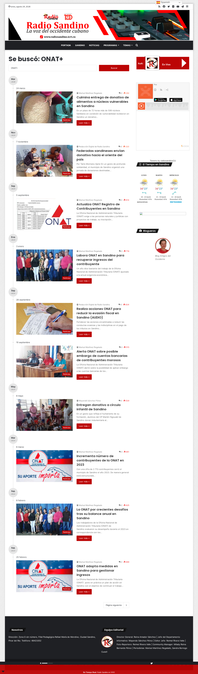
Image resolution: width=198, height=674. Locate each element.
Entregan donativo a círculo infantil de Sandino (99, 407)
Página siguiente (114, 605)
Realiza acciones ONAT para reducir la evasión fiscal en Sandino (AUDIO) (99, 313)
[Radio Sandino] (99, 25)
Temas (127, 45)
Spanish (165, 2)
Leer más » (84, 123)
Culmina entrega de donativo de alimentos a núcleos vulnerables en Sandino (103, 101)
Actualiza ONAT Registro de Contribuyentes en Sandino (98, 206)
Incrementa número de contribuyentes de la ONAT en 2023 (100, 460)
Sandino (80, 45)
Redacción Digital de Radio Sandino (94, 146)
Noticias (94, 45)
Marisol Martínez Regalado (90, 93)
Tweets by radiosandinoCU (163, 160)
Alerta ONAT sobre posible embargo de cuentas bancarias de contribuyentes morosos (102, 355)
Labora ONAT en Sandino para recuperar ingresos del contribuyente (100, 259)
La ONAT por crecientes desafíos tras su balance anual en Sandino (102, 513)
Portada (66, 45)
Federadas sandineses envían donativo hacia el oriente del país (101, 155)
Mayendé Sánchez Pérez (90, 400)
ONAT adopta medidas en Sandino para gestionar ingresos (97, 570)
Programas (110, 45)
